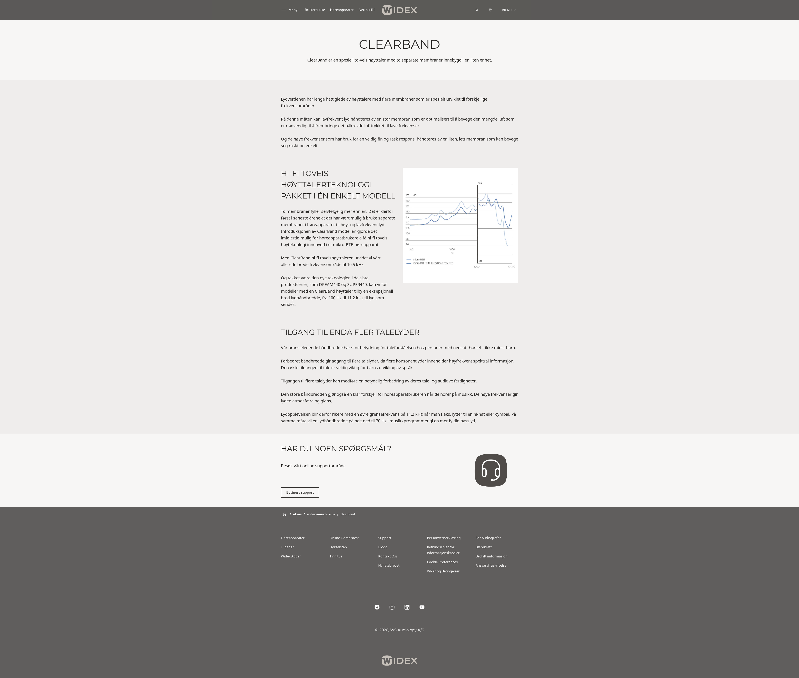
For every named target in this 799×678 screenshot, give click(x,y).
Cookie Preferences (442, 562)
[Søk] (477, 10)
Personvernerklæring (444, 538)
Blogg (382, 547)
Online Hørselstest (344, 538)
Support (384, 538)
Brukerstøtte (315, 9)
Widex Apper (291, 556)
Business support (300, 492)
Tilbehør (287, 547)
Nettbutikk (367, 9)
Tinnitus (336, 556)
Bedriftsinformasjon (491, 556)
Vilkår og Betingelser (443, 571)
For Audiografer (488, 538)
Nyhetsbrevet (389, 565)
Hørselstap (338, 547)
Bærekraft (484, 547)
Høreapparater (342, 9)
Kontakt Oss (388, 556)
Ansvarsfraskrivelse (491, 565)
